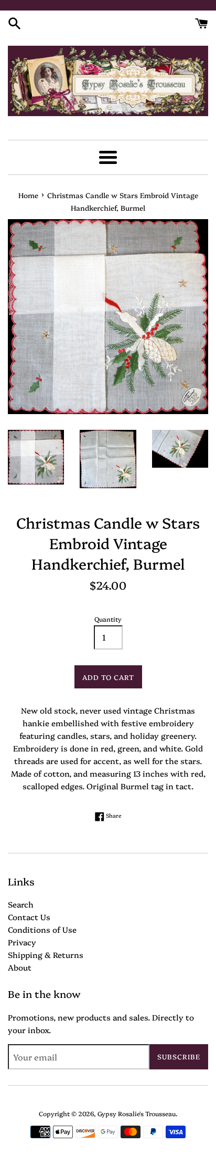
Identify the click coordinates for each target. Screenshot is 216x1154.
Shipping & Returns (45, 954)
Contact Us (29, 916)
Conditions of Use (42, 929)
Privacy (22, 941)
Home (28, 195)
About (19, 967)
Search (21, 904)
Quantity (108, 618)
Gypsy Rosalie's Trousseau (137, 1113)
